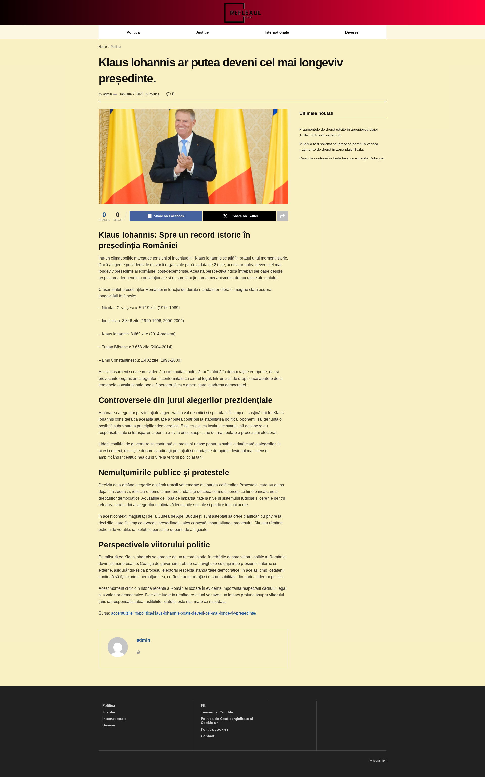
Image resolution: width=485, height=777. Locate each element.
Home (103, 47)
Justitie (202, 32)
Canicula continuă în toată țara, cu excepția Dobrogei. (342, 158)
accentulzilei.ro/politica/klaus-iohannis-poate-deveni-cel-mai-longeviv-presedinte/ (183, 613)
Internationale (277, 32)
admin (107, 94)
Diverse (351, 32)
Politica (133, 32)
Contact (207, 736)
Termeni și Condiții (217, 712)
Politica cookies (214, 729)
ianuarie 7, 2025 (131, 94)
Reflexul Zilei (377, 761)
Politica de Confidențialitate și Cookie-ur (227, 721)
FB (203, 705)
